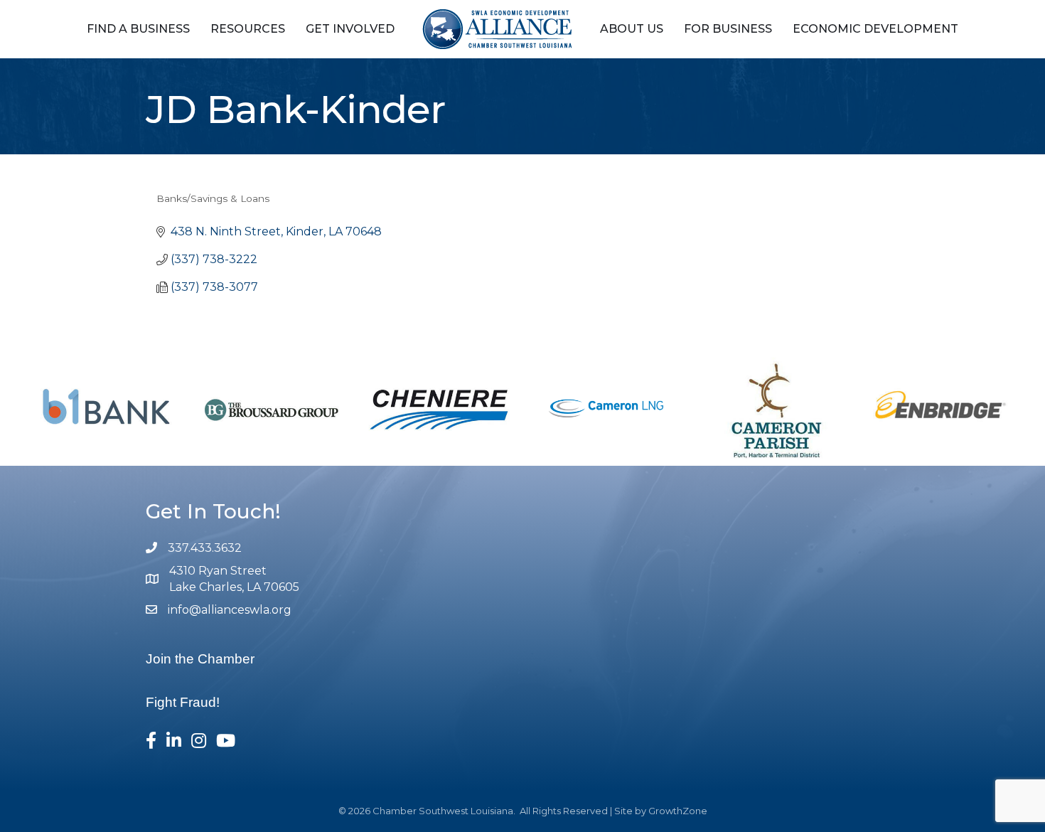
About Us (631, 29)
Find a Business (138, 29)
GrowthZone (677, 810)
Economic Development (875, 29)
